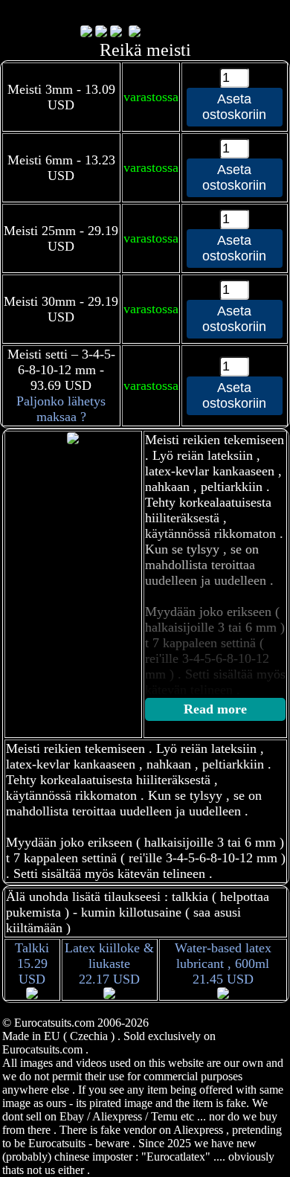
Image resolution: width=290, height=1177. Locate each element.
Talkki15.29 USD (32, 963)
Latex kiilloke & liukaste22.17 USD (109, 963)
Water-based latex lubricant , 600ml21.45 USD (223, 963)
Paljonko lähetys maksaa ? (61, 409)
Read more (215, 709)
